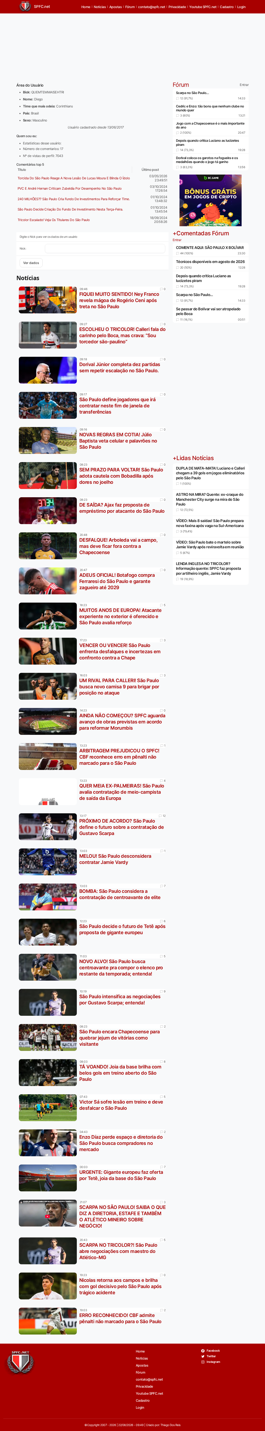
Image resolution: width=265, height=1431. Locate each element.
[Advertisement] (132, 46)
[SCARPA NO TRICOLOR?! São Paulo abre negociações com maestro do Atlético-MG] (49, 1250)
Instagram (213, 1361)
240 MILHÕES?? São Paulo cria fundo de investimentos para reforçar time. (74, 199)
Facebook (213, 1350)
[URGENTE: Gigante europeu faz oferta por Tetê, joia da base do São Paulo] (49, 1178)
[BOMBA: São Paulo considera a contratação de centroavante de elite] (49, 897)
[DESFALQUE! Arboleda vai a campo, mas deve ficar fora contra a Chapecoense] (49, 545)
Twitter (211, 1356)
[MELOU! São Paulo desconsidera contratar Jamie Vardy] (49, 861)
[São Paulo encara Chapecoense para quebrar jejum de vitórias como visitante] (49, 1037)
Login (241, 7)
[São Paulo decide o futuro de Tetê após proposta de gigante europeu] (49, 932)
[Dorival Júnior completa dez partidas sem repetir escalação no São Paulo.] (49, 370)
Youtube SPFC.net (202, 7)
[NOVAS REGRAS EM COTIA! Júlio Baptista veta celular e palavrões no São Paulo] (49, 440)
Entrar (244, 85)
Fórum (130, 7)
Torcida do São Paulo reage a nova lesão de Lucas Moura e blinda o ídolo (74, 178)
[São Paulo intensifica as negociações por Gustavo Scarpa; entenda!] (49, 1002)
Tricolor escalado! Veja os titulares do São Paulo (54, 220)
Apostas (115, 7)
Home (85, 7)
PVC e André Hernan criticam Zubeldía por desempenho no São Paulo (70, 188)
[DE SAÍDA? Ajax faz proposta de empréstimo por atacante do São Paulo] (49, 510)
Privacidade (177, 7)
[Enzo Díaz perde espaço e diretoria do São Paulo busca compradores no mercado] (49, 1142)
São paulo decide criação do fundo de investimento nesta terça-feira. (70, 209)
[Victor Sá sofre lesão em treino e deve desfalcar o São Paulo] (49, 1107)
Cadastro (227, 7)
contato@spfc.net (151, 7)
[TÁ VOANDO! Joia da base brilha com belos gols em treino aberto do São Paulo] (49, 1072)
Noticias (100, 7)
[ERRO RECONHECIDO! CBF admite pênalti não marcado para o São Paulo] (49, 1321)
